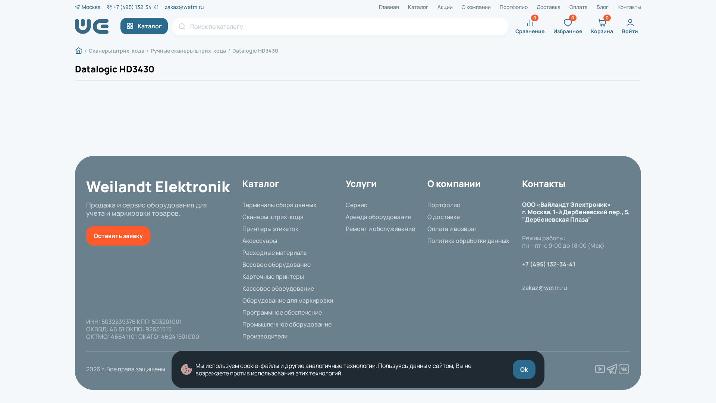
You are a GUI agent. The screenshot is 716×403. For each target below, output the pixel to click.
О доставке (443, 217)
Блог (603, 7)
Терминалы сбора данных (279, 205)
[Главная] (78, 50)
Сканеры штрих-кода (273, 217)
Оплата (578, 7)
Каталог (418, 7)
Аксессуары (259, 241)
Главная (389, 7)
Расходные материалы (275, 253)
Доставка (548, 7)
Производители (265, 336)
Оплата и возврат (452, 229)
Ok (524, 369)
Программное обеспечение (282, 312)
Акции (445, 7)
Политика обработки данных (468, 241)
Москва (91, 7)
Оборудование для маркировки (287, 300)
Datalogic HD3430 (114, 69)
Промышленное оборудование (287, 324)
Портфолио (514, 7)
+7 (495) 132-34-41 (136, 7)
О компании (476, 7)
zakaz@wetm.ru (184, 7)
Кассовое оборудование (278, 288)
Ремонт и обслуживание (380, 229)
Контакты (629, 7)
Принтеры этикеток (270, 229)
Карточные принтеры (273, 276)
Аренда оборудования (378, 217)
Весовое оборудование (276, 264)
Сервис (356, 205)
